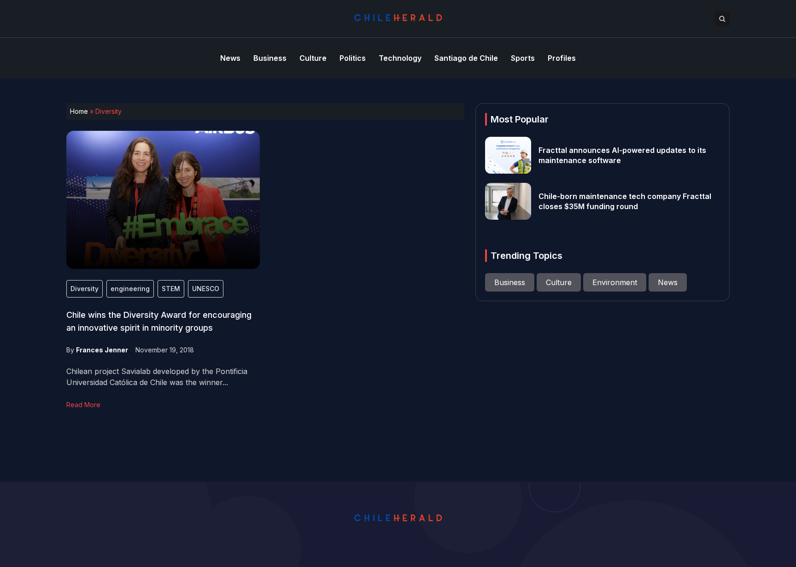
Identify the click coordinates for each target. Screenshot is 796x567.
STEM (171, 288)
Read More (83, 405)
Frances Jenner (102, 350)
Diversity (84, 288)
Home (79, 111)
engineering (130, 288)
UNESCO (205, 288)
